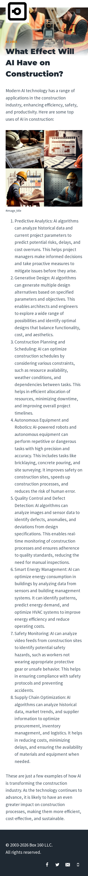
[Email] (67, 864)
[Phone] (77, 864)
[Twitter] (57, 864)
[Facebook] (47, 864)
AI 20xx (11, 42)
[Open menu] (78, 11)
